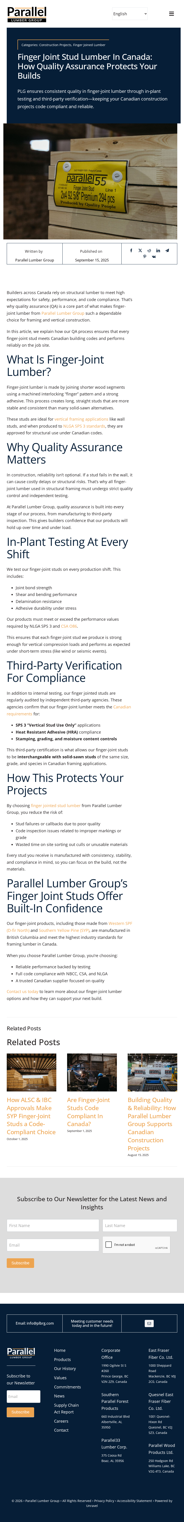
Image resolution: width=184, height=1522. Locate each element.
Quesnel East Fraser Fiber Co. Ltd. (161, 1401)
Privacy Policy (104, 1501)
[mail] (149, 1323)
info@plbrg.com (40, 1323)
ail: (24, 1323)
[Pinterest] (145, 257)
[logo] (27, 7)
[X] (140, 251)
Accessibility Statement (134, 1501)
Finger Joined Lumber (89, 45)
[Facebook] (131, 251)
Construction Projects (55, 45)
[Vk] (154, 257)
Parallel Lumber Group (34, 260)
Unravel (92, 1506)
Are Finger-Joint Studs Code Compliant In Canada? (88, 1112)
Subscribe (20, 1263)
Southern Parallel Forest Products (114, 1401)
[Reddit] (149, 251)
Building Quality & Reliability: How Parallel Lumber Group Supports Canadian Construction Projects (152, 1124)
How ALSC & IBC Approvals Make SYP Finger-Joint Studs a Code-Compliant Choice (31, 1116)
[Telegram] (167, 251)
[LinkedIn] (158, 251)
